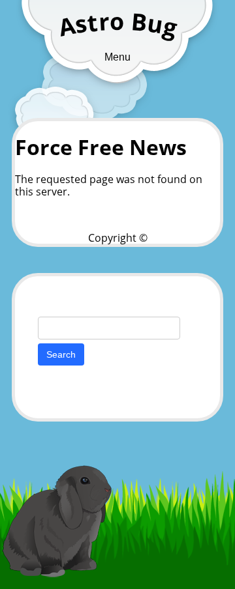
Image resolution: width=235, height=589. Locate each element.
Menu (117, 57)
